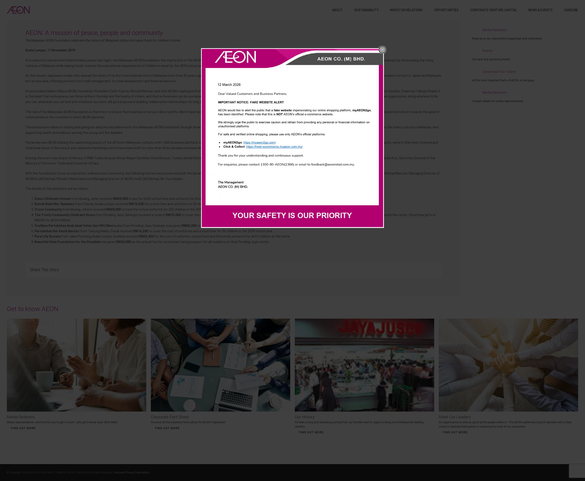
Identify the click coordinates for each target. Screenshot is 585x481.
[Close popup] (382, 49)
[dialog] (292, 138)
